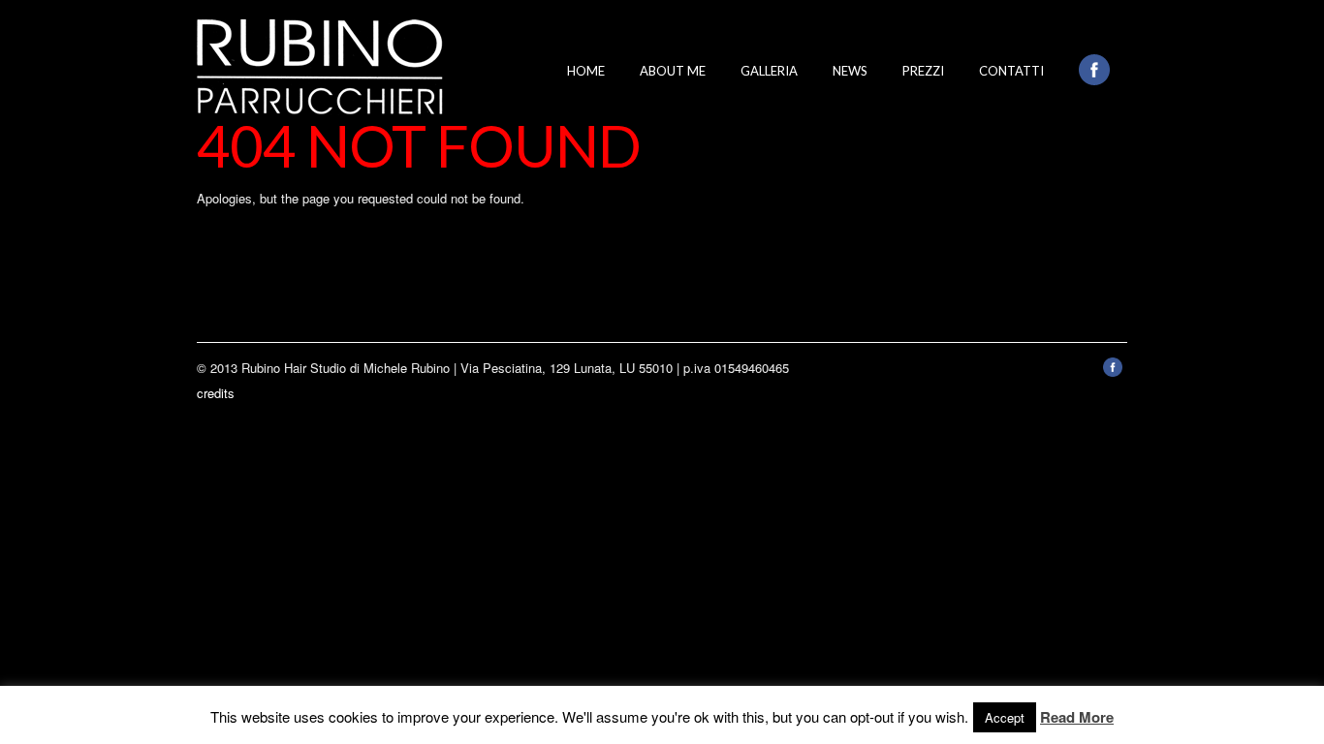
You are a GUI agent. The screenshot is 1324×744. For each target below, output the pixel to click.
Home (586, 70)
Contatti (1011, 70)
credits (216, 393)
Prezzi (923, 70)
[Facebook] (1112, 371)
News (850, 70)
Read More (1077, 717)
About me (673, 70)
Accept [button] (1005, 717)
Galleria (769, 70)
